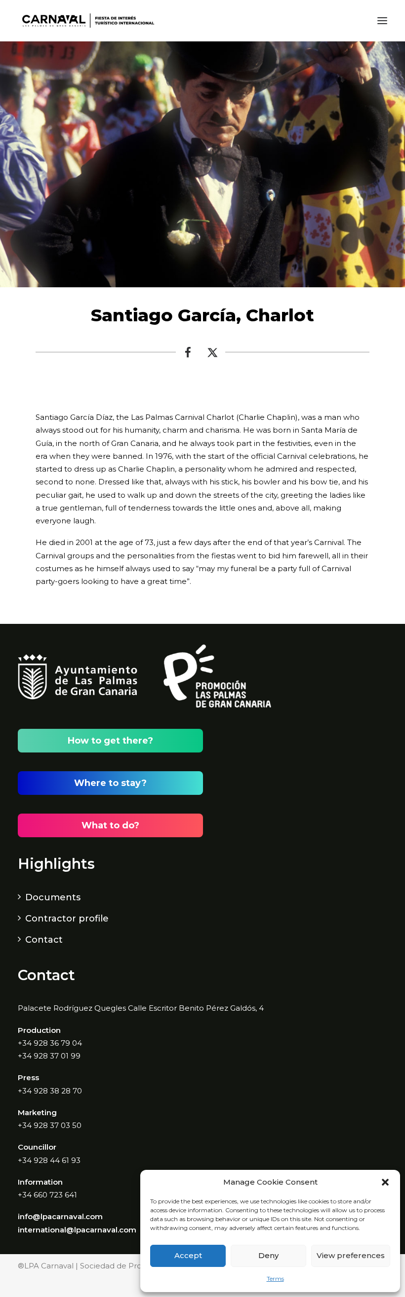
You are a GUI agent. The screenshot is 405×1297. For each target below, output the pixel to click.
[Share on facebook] (188, 355)
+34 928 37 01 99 (49, 1055)
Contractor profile (67, 918)
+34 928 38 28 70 (50, 1090)
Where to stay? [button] (110, 783)
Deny (268, 1255)
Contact (44, 939)
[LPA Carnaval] (86, 20)
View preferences (351, 1255)
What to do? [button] (110, 825)
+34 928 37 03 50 (49, 1125)
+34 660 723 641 (47, 1194)
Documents (53, 897)
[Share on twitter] (213, 355)
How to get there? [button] (110, 740)
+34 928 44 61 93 (49, 1160)
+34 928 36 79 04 (50, 1043)
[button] (385, 1182)
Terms (275, 1278)
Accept (188, 1255)
